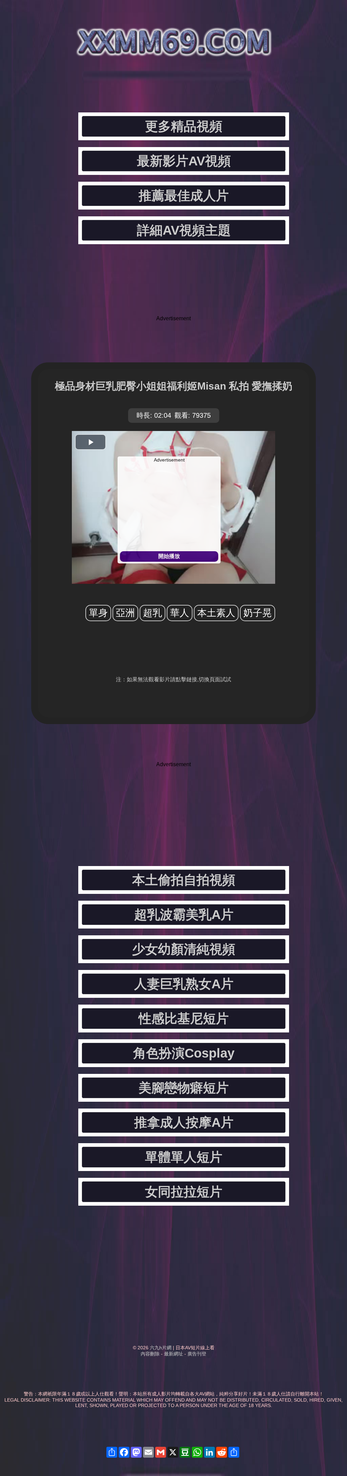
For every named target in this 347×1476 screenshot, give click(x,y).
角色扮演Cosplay (183, 1053)
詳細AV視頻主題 (184, 230)
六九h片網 (160, 1347)
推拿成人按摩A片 (183, 1122)
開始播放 (169, 556)
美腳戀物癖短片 (184, 1088)
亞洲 (125, 613)
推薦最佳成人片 (184, 195)
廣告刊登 (196, 1353)
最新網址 (173, 1353)
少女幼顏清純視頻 (183, 949)
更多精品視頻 (183, 126)
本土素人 (216, 613)
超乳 (152, 613)
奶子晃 (257, 613)
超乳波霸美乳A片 (183, 914)
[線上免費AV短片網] (173, 51)
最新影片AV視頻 (184, 161)
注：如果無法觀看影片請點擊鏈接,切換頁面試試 (173, 679)
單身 (98, 613)
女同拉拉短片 (183, 1192)
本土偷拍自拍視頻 (183, 880)
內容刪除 (150, 1353)
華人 (179, 613)
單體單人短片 (183, 1157)
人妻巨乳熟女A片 (183, 984)
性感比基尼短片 (184, 1018)
